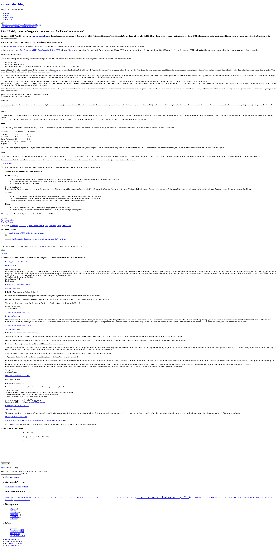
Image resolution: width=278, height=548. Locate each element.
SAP (242, 497)
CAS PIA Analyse (7, 222)
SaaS (46, 226)
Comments (18, 543)
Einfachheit (79, 497)
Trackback (4, 253)
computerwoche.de (39, 36)
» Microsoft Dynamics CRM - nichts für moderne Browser (25, 233)
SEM (257, 497)
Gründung (105, 497)
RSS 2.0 (78, 246)
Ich (135, 497)
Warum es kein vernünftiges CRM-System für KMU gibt (21, 25)
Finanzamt (100, 497)
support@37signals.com (37, 402)
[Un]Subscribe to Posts (17, 536)
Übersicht (4, 218)
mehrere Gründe (11, 46)
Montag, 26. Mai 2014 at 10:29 (16, 417)
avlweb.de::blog (12, 4)
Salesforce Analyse (7, 220)
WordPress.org (15, 534)
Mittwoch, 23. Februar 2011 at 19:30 (17, 376)
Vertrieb (16, 500)
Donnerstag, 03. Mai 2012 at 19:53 (17, 406)
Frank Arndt (9, 265)
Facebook (86, 497)
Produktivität (14, 515)
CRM (36, 246)
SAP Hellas (9, 409)
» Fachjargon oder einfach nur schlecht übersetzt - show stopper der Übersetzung (38, 239)
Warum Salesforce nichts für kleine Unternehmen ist (18, 27)
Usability (41, 246)
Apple (13, 497)
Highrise (71, 50)
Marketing (198, 497)
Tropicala (14, 545)
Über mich (8, 15)
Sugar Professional (44, 50)
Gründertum (14, 513)
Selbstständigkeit (249, 497)
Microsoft (214, 497)
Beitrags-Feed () (17, 530)
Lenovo (192, 497)
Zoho (69, 226)
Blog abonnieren (13, 477)
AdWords (8, 497)
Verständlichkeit (9, 500)
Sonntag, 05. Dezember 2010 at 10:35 (18, 312)
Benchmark (14, 226)
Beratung (32, 497)
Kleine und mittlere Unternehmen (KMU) (163, 497)
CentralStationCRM (63, 497)
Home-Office (130, 497)
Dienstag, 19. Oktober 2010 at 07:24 (17, 262)
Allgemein (13, 509)
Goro (21, 545)
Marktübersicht (38, 226)
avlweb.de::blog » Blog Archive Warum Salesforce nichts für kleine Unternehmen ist (34, 420)
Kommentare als (17, 532)
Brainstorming (42, 497)
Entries (11, 543)
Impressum (9, 17)
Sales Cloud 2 (24, 50)
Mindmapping (222, 497)
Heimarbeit (119, 497)
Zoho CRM (56, 50)
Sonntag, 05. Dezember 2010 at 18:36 (18, 325)
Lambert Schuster (11, 316)
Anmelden (13, 528)
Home (7, 13)
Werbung (22, 500)
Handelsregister (112, 497)
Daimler (73, 497)
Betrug (37, 497)
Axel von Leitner (11, 288)
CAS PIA (33, 50)
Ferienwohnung (93, 497)
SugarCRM (265, 497)
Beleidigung (19, 497)
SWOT (64, 226)
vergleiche (53, 72)
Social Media (14, 517)
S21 (227, 497)
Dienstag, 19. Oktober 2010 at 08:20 (17, 285)
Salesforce (8, 163)
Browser (49, 497)
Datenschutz (9, 19)
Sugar (59, 226)
